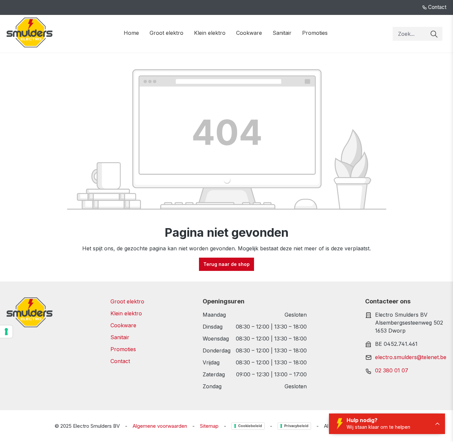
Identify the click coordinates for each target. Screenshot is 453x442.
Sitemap (209, 426)
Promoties (123, 349)
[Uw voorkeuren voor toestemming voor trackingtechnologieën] (6, 331)
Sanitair (119, 337)
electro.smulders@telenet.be (410, 357)
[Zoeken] (434, 34)
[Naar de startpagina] (29, 32)
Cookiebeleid (250, 425)
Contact (436, 7)
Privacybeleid (296, 425)
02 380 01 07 (391, 370)
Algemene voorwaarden (160, 426)
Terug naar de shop (226, 264)
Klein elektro (126, 313)
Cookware (123, 325)
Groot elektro (127, 301)
